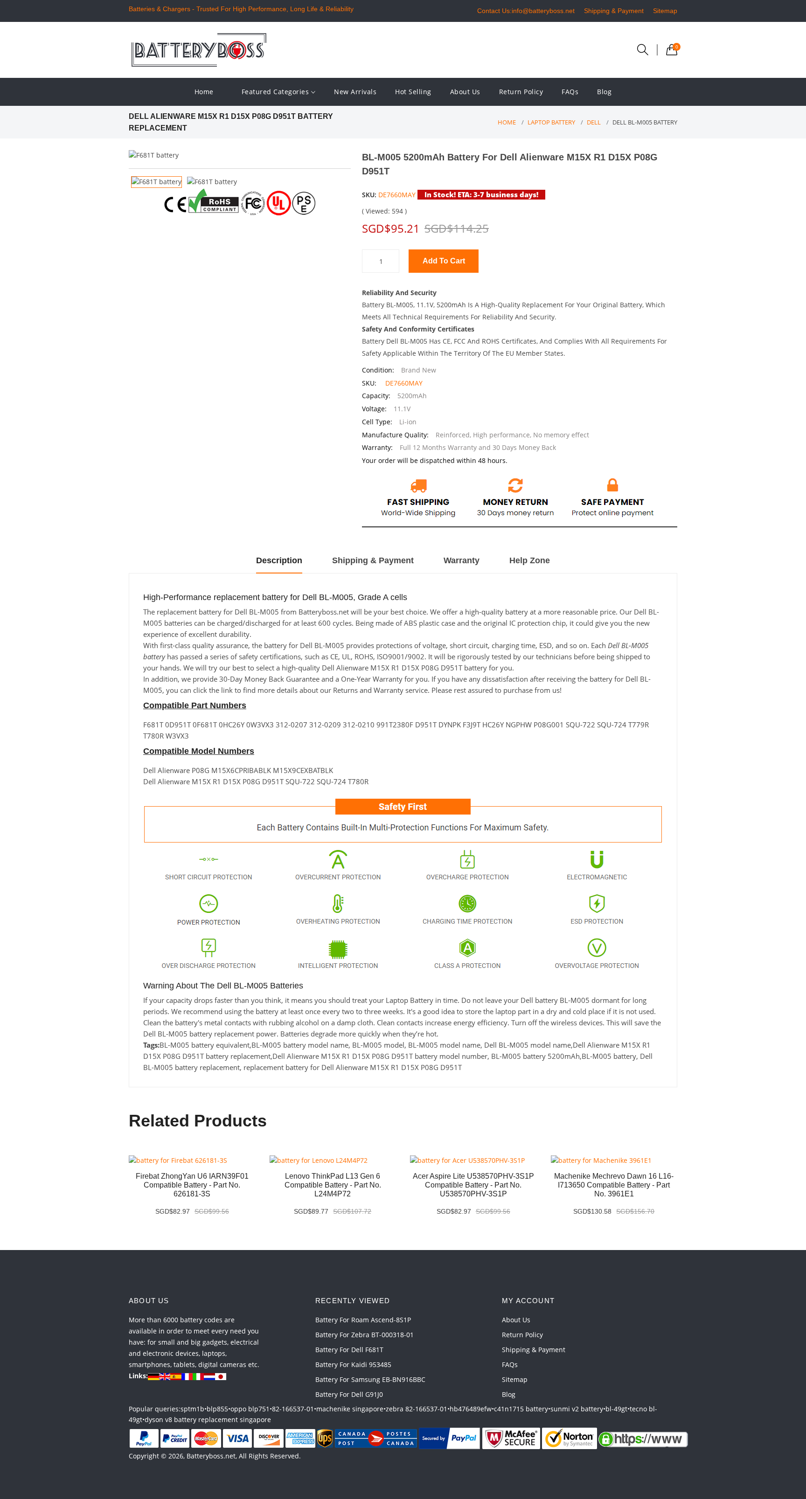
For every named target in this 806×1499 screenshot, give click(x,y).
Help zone (529, 560)
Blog (604, 91)
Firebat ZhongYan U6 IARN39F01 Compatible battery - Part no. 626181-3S (192, 1185)
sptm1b (192, 1408)
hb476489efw (471, 1408)
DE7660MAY (397, 194)
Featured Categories (276, 91)
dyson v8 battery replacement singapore (208, 1419)
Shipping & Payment (614, 10)
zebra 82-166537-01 (416, 1408)
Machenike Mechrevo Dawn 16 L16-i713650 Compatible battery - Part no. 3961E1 (614, 1185)
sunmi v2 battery (576, 1408)
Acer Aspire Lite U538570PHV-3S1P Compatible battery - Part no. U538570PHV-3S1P (473, 1185)
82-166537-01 (293, 1408)
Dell (594, 122)
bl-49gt (616, 1408)
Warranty (461, 560)
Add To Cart (444, 261)
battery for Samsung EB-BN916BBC (370, 1379)
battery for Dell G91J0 (349, 1394)
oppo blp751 (250, 1408)
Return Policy (521, 91)
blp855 (217, 1408)
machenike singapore (349, 1408)
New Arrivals (355, 91)
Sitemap (665, 10)
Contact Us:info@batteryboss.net (526, 10)
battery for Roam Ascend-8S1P (363, 1319)
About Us (465, 91)
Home (204, 91)
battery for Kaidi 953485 (353, 1364)
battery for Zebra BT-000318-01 (364, 1334)
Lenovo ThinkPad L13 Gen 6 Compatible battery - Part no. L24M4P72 (333, 1185)
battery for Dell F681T (349, 1349)
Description (279, 560)
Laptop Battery (551, 122)
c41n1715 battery (521, 1408)
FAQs (570, 91)
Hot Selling (413, 91)
